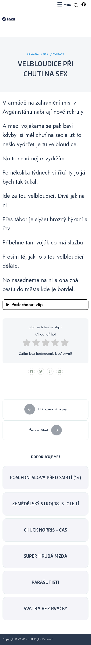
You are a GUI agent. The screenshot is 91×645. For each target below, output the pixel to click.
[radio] (26, 344)
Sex (46, 54)
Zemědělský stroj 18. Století (45, 503)
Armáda (33, 54)
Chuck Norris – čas (45, 530)
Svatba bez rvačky (45, 608)
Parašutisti (45, 582)
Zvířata (58, 54)
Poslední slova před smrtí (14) (45, 477)
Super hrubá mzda (45, 556)
